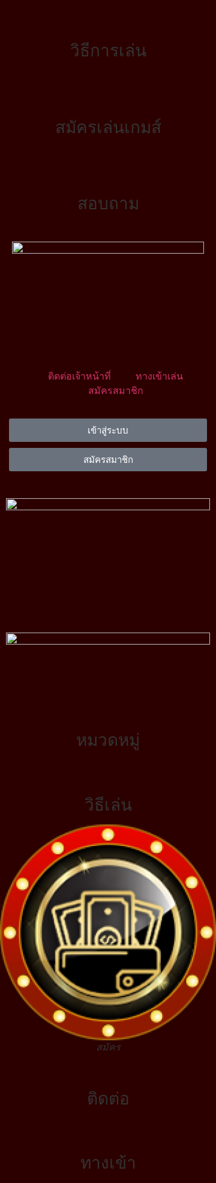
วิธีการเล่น (108, 50)
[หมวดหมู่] (108, 711)
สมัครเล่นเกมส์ (108, 127)
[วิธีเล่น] (108, 775)
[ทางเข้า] (108, 1133)
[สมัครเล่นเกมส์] (108, 98)
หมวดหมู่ (108, 740)
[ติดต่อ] (108, 1069)
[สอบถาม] (108, 174)
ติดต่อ (108, 1098)
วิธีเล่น (108, 804)
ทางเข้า (108, 1162)
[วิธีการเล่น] (108, 21)
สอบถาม (108, 203)
